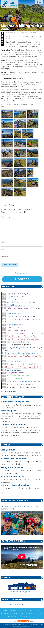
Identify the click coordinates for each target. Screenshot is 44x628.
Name (4, 242)
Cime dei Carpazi (14, 328)
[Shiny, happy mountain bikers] (22, 534)
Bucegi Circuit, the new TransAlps (21, 302)
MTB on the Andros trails (13, 476)
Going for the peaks (15, 373)
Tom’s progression (14, 370)
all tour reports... (9, 391)
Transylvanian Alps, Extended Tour (22, 336)
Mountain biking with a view (15, 485)
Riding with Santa (15, 314)
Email (4, 250)
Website (4, 257)
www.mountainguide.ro (22, 592)
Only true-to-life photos (22, 610)
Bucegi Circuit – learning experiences (23, 381)
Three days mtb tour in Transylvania (22, 353)
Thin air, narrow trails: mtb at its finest (23, 364)
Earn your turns (8, 450)
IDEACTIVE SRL (27, 624)
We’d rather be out (15, 379)
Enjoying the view (15, 325)
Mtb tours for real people (13, 459)
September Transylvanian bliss (20, 297)
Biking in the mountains (13, 467)
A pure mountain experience (15, 402)
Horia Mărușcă (30, 33)
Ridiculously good (14, 299)
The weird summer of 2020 (18, 376)
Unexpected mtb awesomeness (20, 387)
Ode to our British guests (18, 342)
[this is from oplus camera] (7, 114)
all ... (3, 493)
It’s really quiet (8, 411)
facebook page (17, 605)
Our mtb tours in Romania (13, 424)
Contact (22, 279)
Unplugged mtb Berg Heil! (19, 294)
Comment (6, 217)
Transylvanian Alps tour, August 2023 (23, 339)
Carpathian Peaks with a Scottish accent (25, 333)
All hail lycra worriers (16, 305)
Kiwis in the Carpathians (18, 330)
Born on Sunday (14, 361)
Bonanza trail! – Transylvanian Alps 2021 (23, 367)
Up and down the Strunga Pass (20, 384)
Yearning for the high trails (19, 345)
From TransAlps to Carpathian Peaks (23, 316)
